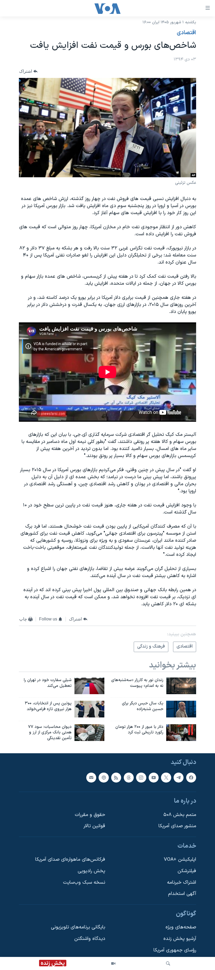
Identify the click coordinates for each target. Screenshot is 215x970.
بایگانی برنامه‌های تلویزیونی (78, 927)
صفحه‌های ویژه (180, 927)
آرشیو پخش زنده (179, 938)
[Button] (28, 71)
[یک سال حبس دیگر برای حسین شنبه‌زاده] (181, 709)
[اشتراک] (91, 778)
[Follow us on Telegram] (179, 778)
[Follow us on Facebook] (191, 778)
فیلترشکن (187, 871)
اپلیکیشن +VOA (180, 859)
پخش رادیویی (91, 871)
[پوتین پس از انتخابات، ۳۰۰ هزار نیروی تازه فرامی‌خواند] (89, 709)
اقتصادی (186, 33)
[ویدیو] (113, 963)
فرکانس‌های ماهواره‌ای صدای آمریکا (70, 859)
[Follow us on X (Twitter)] (166, 778)
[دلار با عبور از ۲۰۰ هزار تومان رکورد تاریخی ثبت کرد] (181, 732)
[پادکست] (104, 778)
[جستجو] (168, 963)
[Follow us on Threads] (129, 778)
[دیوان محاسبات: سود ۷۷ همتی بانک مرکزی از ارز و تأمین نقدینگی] (89, 732)
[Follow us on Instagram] (141, 778)
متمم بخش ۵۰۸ (179, 814)
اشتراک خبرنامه (181, 882)
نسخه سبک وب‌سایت (84, 882)
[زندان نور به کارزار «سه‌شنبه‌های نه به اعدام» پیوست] (181, 685)
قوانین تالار (94, 826)
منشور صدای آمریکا (177, 826)
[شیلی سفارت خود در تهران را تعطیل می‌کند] (89, 685)
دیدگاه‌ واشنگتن (89, 938)
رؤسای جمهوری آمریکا (174, 950)
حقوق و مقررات (90, 814)
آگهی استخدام (182, 893)
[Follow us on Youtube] (154, 778)
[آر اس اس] (116, 778)
